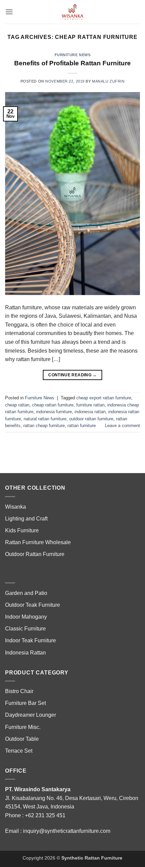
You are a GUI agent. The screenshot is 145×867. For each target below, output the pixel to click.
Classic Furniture (25, 628)
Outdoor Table (22, 739)
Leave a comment (122, 425)
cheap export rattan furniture (103, 397)
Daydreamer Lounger (30, 715)
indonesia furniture (54, 411)
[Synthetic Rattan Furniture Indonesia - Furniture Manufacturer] (72, 12)
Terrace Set (18, 751)
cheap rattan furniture (53, 404)
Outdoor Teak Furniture (32, 605)
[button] (9, 11)
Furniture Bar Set (25, 703)
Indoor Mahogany (26, 617)
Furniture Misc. (22, 727)
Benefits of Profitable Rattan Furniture (72, 63)
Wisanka (16, 507)
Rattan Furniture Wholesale (38, 542)
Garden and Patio (26, 593)
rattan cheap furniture (44, 425)
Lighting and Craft (26, 518)
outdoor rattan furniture (91, 418)
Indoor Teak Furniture (30, 640)
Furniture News (73, 55)
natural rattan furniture (45, 418)
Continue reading (72, 375)
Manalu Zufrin (108, 81)
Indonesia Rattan (25, 652)
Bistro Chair (19, 691)
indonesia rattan (90, 411)
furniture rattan (90, 404)
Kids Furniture (22, 530)
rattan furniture (81, 425)
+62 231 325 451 (45, 815)
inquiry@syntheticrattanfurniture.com (66, 831)
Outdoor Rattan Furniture (34, 554)
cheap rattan (17, 404)
